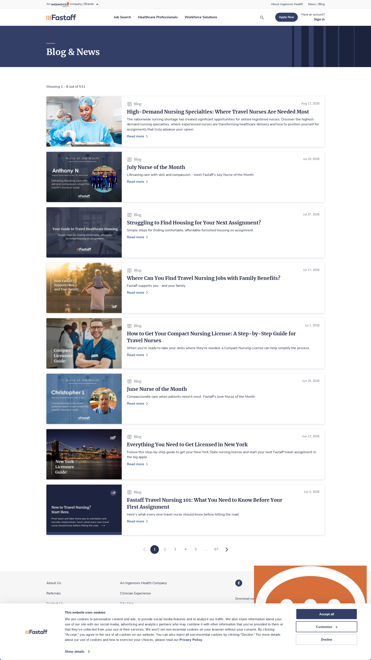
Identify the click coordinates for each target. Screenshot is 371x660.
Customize (324, 627)
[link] (287, 4)
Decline (326, 639)
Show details (74, 651)
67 (216, 549)
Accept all (326, 614)
